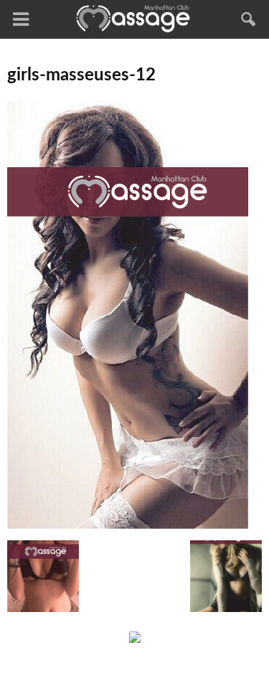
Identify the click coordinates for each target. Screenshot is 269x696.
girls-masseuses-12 (81, 75)
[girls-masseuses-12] (127, 525)
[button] (249, 19)
